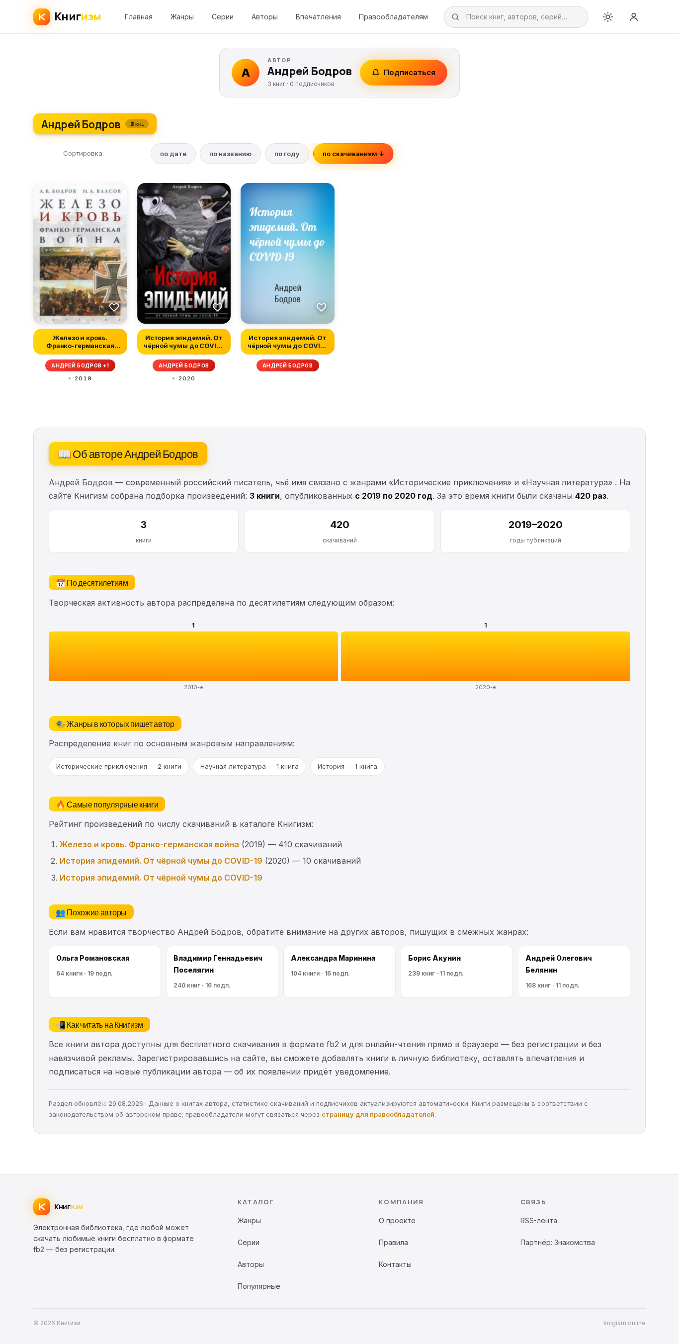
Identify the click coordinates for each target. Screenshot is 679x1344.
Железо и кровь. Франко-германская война (149, 844)
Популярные (259, 1286)
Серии (223, 16)
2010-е (193, 687)
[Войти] (634, 17)
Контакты (395, 1264)
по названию (230, 154)
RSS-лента (538, 1220)
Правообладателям (393, 16)
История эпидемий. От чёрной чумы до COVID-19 (161, 861)
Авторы (265, 16)
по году (287, 154)
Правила (393, 1242)
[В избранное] (114, 307)
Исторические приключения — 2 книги (118, 766)
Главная (139, 16)
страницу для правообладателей (378, 1114)
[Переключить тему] (608, 17)
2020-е (485, 687)
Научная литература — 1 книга (249, 766)
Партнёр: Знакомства (557, 1242)
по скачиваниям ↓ (353, 154)
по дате (173, 154)
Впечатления (318, 16)
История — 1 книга (347, 766)
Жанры (182, 16)
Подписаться (409, 72)
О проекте (397, 1220)
